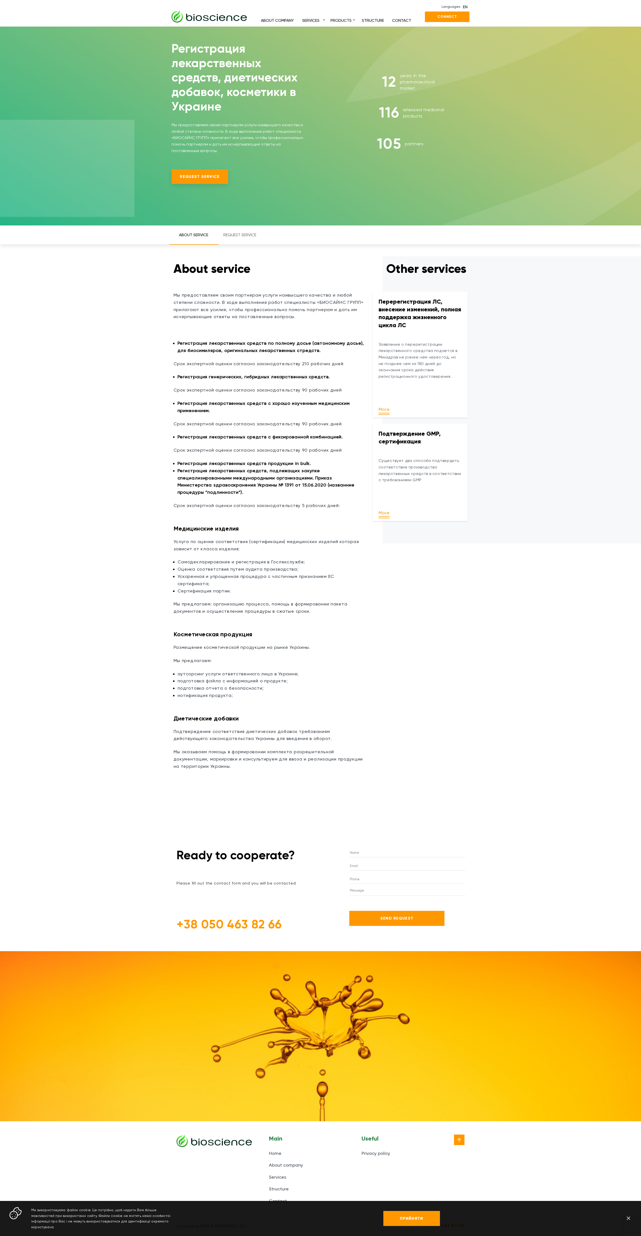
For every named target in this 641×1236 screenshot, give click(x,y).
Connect (447, 17)
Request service (200, 176)
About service (193, 234)
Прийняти (411, 1218)
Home (275, 1153)
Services (310, 20)
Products (341, 20)
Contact (401, 20)
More (384, 409)
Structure (373, 20)
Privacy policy (376, 1153)
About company (277, 20)
